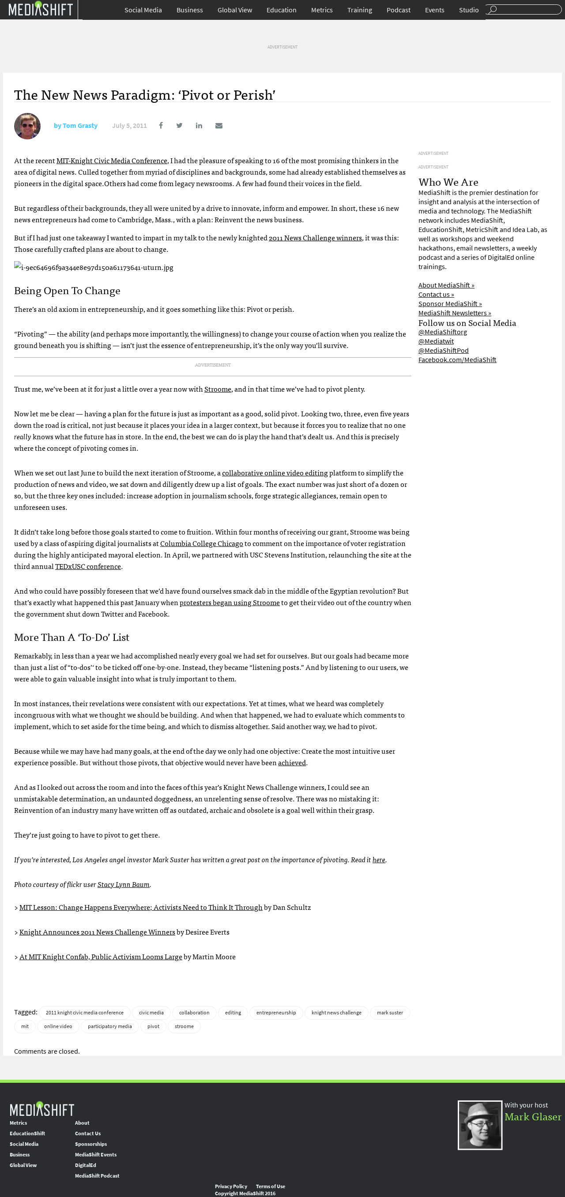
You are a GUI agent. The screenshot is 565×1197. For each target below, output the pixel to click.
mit (25, 1026)
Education (282, 10)
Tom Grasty (80, 125)
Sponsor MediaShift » (450, 303)
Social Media (143, 10)
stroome (184, 1026)
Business (190, 10)
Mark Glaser (533, 1115)
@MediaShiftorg (442, 332)
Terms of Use (270, 1186)
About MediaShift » (446, 285)
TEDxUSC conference (88, 566)
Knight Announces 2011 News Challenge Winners (97, 931)
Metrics (322, 10)
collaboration (194, 1012)
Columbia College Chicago (201, 543)
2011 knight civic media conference (85, 1012)
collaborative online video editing (275, 472)
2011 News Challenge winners (315, 237)
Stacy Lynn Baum (124, 884)
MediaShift (42, 1108)
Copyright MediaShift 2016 (245, 1193)
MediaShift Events (96, 1154)
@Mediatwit (436, 341)
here (379, 859)
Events (434, 10)
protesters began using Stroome (230, 602)
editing (233, 1012)
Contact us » (436, 294)
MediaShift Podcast (97, 1175)
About (82, 1122)
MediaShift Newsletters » (454, 313)
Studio (469, 10)
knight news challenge (337, 1012)
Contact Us (88, 1133)
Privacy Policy (231, 1186)
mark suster (390, 1012)
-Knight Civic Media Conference (111, 160)
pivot (153, 1026)
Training (359, 10)
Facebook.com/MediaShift (457, 359)
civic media (151, 1012)
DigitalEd (85, 1165)
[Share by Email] (212, 125)
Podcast (399, 10)
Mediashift (40, 7)
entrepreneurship (276, 1012)
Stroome (217, 388)
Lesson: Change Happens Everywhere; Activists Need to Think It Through (141, 907)
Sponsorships (91, 1144)
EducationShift (27, 1133)
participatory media (110, 1026)
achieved (292, 762)
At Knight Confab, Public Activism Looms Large (100, 956)
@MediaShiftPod (443, 350)
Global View (235, 10)
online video (58, 1026)
